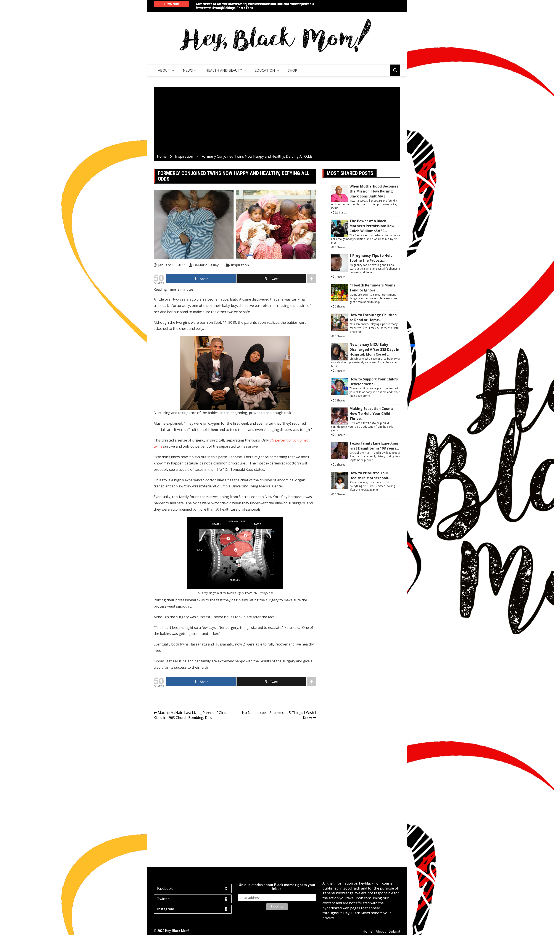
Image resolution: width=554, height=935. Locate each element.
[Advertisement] (277, 121)
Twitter (163, 898)
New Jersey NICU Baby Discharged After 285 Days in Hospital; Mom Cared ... (374, 349)
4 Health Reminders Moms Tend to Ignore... (372, 288)
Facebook (165, 888)
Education (265, 70)
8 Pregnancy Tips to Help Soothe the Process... (371, 258)
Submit (394, 931)
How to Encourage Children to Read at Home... (373, 317)
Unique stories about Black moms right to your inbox (277, 887)
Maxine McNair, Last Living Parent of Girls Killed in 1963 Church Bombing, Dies (190, 715)
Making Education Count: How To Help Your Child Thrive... (371, 413)
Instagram (165, 909)
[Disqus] (234, 784)
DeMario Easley (206, 265)
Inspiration (240, 265)
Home (367, 931)
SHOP (292, 70)
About (164, 70)
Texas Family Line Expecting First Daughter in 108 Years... (374, 446)
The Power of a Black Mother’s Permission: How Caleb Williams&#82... (372, 225)
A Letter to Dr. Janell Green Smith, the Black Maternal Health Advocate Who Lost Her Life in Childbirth (252, 6)
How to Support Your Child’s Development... (373, 382)
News (188, 70)
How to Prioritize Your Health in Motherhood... (370, 475)
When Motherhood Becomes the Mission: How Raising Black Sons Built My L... (373, 191)
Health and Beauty (224, 70)
